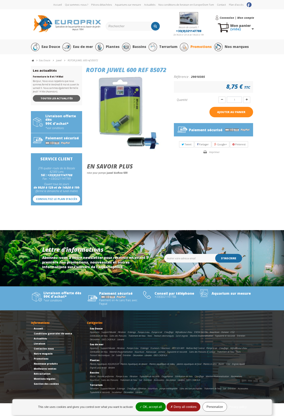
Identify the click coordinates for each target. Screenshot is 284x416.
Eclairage (132, 332)
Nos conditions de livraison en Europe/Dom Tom (186, 4)
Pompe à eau (144, 332)
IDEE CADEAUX (108, 339)
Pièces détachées (101, 4)
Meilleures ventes (45, 368)
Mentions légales (44, 378)
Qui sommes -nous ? (76, 4)
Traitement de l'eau (136, 335)
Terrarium (168, 46)
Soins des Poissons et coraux (202, 351)
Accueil (57, 4)
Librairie (120, 339)
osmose (161, 351)
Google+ (222, 144)
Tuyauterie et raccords (225, 335)
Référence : (182, 76)
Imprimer (214, 152)
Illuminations (236, 376)
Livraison (39, 343)
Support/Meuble (108, 332)
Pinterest (240, 144)
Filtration (122, 332)
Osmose (225, 332)
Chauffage (168, 332)
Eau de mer (83, 46)
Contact (221, 4)
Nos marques (237, 46)
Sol (140, 380)
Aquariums (94, 332)
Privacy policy (238, 406)
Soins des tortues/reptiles (190, 388)
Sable (118, 355)
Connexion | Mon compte (237, 18)
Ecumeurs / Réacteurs (160, 348)
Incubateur (117, 392)
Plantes (113, 46)
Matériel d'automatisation (201, 335)
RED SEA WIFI (178, 348)
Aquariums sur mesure (128, 4)
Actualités (149, 4)
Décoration (95, 339)
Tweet (187, 144)
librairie (111, 367)
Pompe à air (156, 332)
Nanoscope (151, 351)
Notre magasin (43, 353)
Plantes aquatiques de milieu (162, 363)
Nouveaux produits (46, 363)
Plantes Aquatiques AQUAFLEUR (104, 363)
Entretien (241, 335)
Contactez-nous (44, 348)
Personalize (215, 406)
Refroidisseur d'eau (183, 332)
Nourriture (214, 332)
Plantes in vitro (210, 363)
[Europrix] (67, 23)
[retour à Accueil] (34, 60)
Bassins (139, 46)
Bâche (92, 376)
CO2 (232, 332)
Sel (113, 355)
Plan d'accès (236, 4)
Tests (149, 335)
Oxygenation (167, 376)
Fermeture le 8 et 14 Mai (48, 76)
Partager (203, 144)
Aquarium (94, 348)
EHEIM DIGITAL (201, 332)
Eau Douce (51, 46)
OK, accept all (152, 406)
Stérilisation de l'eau (99, 335)
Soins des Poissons (118, 335)
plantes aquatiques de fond (189, 363)
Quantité (182, 100)
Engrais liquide (238, 363)
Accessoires (159, 380)
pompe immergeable (168, 388)
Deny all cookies (184, 406)
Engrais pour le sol (98, 367)
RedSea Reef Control (195, 348)
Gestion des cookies (46, 383)
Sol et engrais (182, 335)
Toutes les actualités (57, 98)
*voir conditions (54, 128)
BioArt (221, 363)
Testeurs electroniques (164, 335)
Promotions (201, 46)
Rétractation (42, 373)
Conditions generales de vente (53, 333)
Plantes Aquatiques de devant (134, 363)
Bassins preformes (105, 376)
